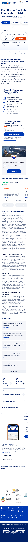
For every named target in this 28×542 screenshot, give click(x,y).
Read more (6, 327)
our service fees (6, 452)
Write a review (7, 205)
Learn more (14, 155)
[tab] (5, 22)
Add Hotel (15, 42)
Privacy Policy (13, 139)
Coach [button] (4, 30)
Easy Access (4, 509)
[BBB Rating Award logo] (24, 496)
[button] (22, 1)
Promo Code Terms (7, 459)
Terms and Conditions (20, 529)
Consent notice (7, 139)
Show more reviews (21, 205)
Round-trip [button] (5, 26)
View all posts (13, 371)
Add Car (23, 42)
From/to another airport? (8, 44)
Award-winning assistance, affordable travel (13, 467)
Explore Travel (14, 3)
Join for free (14, 171)
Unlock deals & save (14, 134)
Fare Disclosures (7, 455)
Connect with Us (11, 509)
